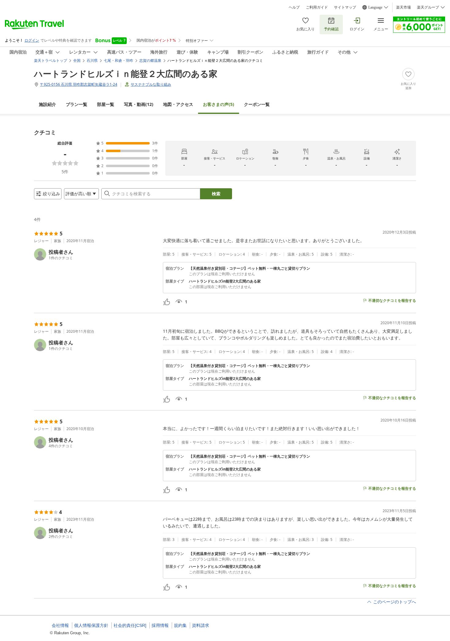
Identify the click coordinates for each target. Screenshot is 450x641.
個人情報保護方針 (91, 625)
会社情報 (60, 625)
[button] (96, 254)
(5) (218, 104)
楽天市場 (403, 7)
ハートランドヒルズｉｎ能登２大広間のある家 (125, 73)
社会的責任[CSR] (130, 625)
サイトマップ (345, 7)
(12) (138, 104)
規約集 (180, 625)
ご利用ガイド (317, 7)
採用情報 (160, 625)
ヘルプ (294, 7)
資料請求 (200, 625)
